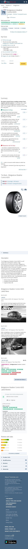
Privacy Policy (9, 522)
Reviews (14, 463)
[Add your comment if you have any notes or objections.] (26, 112)
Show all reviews (14, 453)
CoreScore (19, 482)
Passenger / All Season (13, 181)
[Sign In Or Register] (24, 1)
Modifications (14, 460)
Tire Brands (9, 498)
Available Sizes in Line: (8, 45)
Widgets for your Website (12, 531)
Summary (5, 252)
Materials (14, 469)
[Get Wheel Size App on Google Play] (11, 542)
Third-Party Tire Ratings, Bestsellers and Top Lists (12, 514)
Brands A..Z (8, 5)
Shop (23, 63)
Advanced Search (11, 507)
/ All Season (12, 17)
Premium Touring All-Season (15, 183)
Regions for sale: (7, 56)
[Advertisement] (14, 82)
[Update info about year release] (17, 54)
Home (2, 5)
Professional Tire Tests (11, 512)
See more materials (20, 379)
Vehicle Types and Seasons (13, 501)
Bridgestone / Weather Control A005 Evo (12, 43)
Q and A (14, 466)
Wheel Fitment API (10, 529)
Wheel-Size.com (9, 526)
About (7, 520)
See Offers (3, 63)
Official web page (7, 40)
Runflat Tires (9, 518)
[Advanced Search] (26, 1)
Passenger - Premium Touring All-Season (17, 14)
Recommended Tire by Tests (10, 52)
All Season (5, 7)
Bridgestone (16, 5)
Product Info (6, 457)
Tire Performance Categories (11, 503)
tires (21, 479)
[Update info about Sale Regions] (19, 56)
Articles (7, 509)
